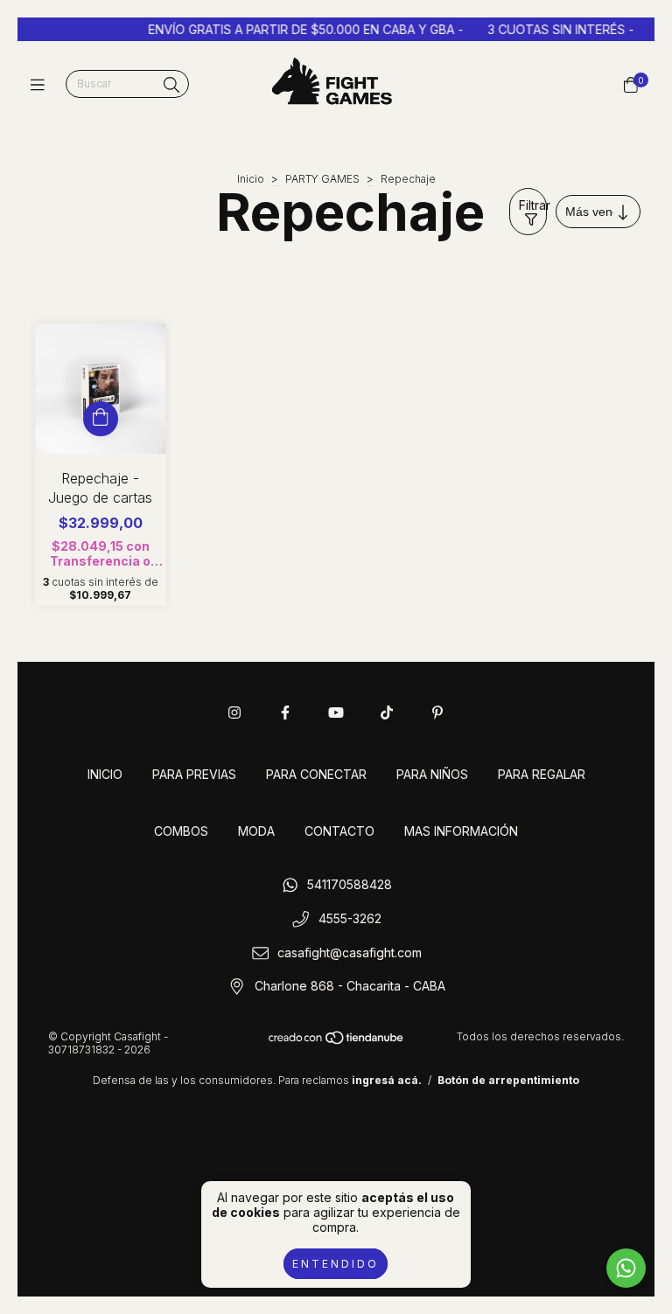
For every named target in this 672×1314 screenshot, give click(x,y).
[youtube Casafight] (336, 712)
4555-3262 (350, 919)
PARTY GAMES (322, 178)
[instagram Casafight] (234, 712)
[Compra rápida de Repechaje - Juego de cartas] (100, 418)
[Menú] (42, 84)
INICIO (105, 774)
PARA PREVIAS (194, 774)
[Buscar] (171, 85)
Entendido (335, 1263)
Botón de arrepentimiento (508, 1080)
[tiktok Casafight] (386, 712)
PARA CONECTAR (316, 774)
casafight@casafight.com (349, 952)
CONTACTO (339, 831)
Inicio (250, 178)
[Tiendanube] (337, 1041)
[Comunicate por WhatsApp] (626, 1268)
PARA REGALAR (541, 774)
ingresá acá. (387, 1080)
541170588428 (349, 885)
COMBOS (181, 831)
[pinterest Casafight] (437, 712)
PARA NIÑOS (432, 774)
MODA (256, 831)
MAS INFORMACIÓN (461, 831)
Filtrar (533, 205)
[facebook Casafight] (285, 712)
